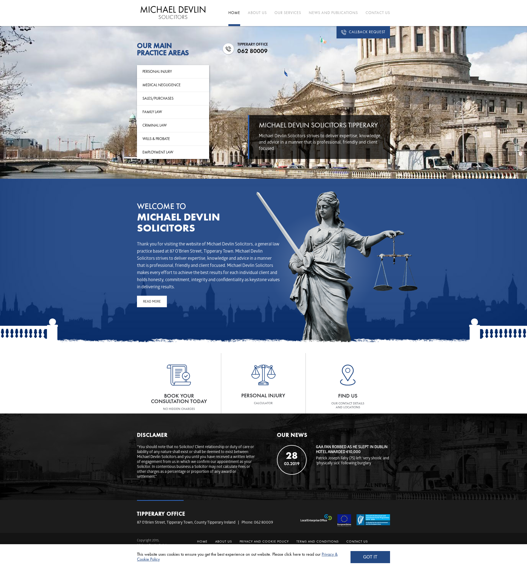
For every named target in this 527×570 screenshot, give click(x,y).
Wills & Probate (156, 139)
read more (152, 302)
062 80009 (252, 51)
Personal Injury (157, 72)
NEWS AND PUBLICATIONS (333, 13)
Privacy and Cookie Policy (264, 541)
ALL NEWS (377, 485)
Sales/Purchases (157, 98)
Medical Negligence (161, 85)
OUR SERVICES (287, 13)
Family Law (152, 112)
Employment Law (157, 152)
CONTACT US (378, 13)
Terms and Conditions (317, 541)
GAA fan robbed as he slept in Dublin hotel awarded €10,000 (352, 450)
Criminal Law (154, 125)
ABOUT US (257, 13)
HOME (234, 13)
